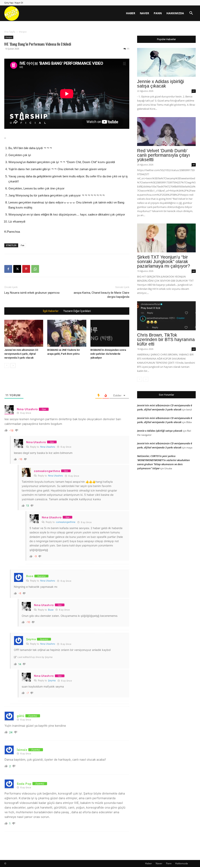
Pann (158, 13)
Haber (130, 13)
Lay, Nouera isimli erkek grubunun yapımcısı (32, 292)
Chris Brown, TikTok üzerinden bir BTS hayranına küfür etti (166, 339)
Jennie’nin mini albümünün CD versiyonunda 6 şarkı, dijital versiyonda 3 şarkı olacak (21, 353)
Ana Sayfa (9, 31)
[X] (17, 269)
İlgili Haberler (51, 311)
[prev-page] (6, 365)
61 (194, 91)
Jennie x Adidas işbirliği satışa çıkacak (160, 83)
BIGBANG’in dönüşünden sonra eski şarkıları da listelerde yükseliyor (108, 353)
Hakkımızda (175, 13)
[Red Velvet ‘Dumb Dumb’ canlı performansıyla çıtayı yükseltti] (166, 131)
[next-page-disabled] (145, 379)
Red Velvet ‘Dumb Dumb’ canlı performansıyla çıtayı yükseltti (163, 155)
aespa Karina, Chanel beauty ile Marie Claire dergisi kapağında (101, 295)
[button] (191, 13)
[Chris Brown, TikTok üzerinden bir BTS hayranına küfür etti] (166, 315)
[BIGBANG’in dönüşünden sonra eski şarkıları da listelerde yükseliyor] (109, 333)
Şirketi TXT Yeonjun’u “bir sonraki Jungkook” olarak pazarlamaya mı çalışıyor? (163, 262)
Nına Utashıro (47, 446)
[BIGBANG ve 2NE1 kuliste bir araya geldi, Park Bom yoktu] (66, 333)
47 (194, 164)
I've (22, 245)
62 (194, 271)
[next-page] (13, 365)
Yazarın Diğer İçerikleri (77, 311)
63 (194, 349)
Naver (144, 13)
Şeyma (52, 680)
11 (128, 48)
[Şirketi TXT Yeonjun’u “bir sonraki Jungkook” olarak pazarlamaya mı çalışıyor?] (166, 238)
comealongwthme (65, 522)
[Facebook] (8, 269)
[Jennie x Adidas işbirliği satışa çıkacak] (166, 62)
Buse (51, 609)
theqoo (8, 37)
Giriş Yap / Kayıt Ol (13, 2)
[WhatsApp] (35, 269)
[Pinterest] (26, 269)
